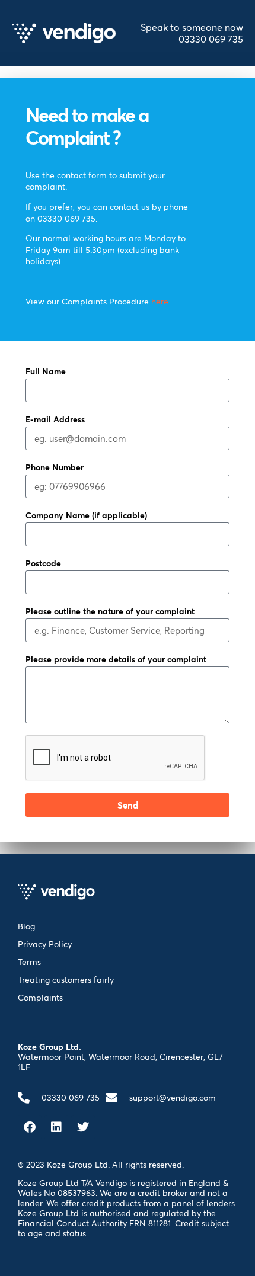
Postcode (43, 563)
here (159, 301)
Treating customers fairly (66, 979)
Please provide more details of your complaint (116, 659)
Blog (26, 926)
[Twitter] (83, 1127)
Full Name (46, 371)
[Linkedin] (56, 1127)
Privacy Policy (45, 944)
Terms (29, 962)
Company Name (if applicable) (86, 515)
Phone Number (55, 467)
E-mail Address (55, 419)
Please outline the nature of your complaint (110, 611)
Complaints (40, 997)
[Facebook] (30, 1127)
